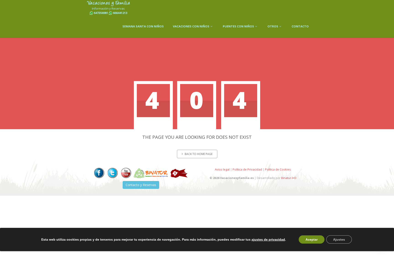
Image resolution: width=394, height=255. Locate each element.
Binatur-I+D (288, 178)
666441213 (120, 13)
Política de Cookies (278, 169)
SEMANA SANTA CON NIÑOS (143, 26)
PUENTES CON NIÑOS (239, 26)
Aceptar (312, 239)
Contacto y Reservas (141, 185)
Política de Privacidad (247, 169)
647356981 (101, 13)
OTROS (273, 26)
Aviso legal (222, 169)
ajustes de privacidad (268, 239)
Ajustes (339, 239)
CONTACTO (300, 26)
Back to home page (199, 154)
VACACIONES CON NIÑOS (191, 26)
